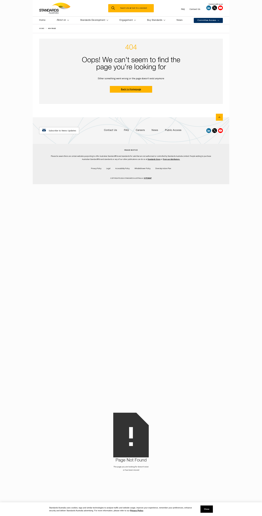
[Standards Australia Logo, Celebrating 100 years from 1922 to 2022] (73, 8)
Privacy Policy (136, 510)
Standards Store (154, 159)
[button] (132, 8)
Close (206, 509)
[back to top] (219, 117)
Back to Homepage (131, 89)
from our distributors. (171, 159)
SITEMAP (148, 178)
